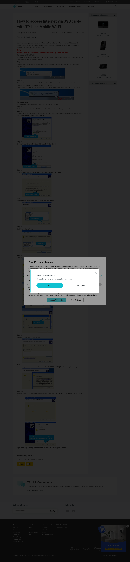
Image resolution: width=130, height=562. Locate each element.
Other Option (80, 285)
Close (96, 272)
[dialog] (65, 281)
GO (49, 285)
